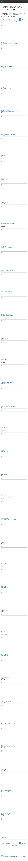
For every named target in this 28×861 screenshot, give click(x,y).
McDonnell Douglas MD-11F (7, 270)
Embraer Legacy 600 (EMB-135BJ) (8, 134)
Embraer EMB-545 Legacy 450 (7, 66)
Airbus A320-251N (5, 655)
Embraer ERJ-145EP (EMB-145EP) (8, 406)
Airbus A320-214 (4, 202)
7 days (17, 13)
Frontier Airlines (4, 473)
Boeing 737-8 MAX (5, 179)
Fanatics (3, 155)
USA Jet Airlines (4, 427)
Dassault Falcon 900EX (6, 88)
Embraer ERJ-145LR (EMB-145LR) (8, 723)
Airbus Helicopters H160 (6, 701)
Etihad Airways (4, 246)
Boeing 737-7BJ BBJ (5, 814)
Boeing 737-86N (4, 633)
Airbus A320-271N (5, 565)
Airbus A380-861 (4, 451)
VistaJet (6, 359)
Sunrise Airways (4, 201)
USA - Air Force (4, 518)
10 (6, 21)
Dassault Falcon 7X (5, 361)
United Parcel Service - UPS (7, 291)
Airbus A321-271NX (5, 474)
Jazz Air (11, 223)
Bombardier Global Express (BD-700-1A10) (10, 111)
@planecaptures (20, 856)
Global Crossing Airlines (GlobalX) (15, 201)
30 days (21, 13)
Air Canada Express (5, 223)
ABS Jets (7, 133)
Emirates (3, 450)
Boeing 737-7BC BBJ (5, 791)
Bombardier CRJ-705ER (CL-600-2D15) (9, 225)
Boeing (9, 790)
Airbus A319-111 (4, 338)
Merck (6, 699)
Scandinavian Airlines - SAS (7, 382)
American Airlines (4, 541)
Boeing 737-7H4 (4, 678)
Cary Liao (18, 854)
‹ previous (8, 19)
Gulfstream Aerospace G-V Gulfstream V (9, 43)
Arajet (2, 178)
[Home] (2, 1)
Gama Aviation (8, 813)
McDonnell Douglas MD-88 (6, 429)
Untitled (2, 42)
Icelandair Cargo (4, 495)
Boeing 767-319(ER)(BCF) (6, 497)
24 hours (13, 13)
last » (16, 21)
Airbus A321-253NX (5, 383)
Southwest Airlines (5, 677)
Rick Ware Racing (5, 405)
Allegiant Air (3, 337)
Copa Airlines (4, 631)
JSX (2, 722)
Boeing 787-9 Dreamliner (6, 247)
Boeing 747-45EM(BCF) (6, 293)
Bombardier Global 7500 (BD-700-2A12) (9, 156)
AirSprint (7, 64)
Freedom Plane (4, 790)
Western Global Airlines (6, 269)
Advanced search (16, 14)
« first (3, 19)
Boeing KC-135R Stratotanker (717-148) (9, 519)
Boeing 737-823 (4, 542)
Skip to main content (4, 4)
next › (12, 21)
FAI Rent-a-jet (8, 110)
